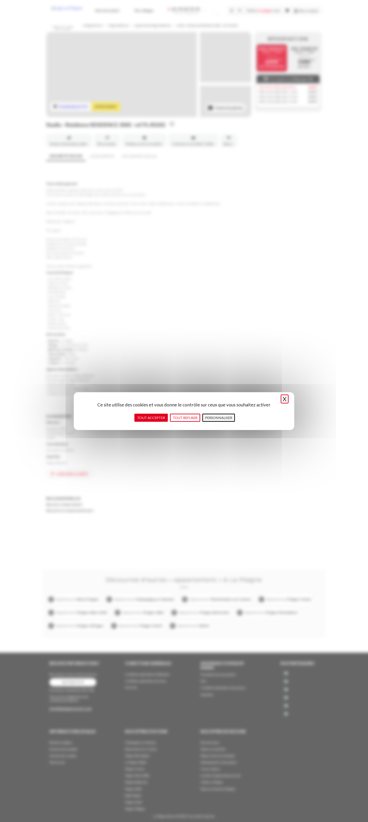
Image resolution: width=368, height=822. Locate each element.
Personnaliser (218, 418)
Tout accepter (151, 418)
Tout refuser (185, 418)
